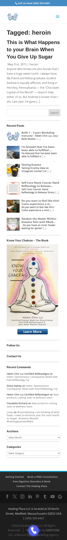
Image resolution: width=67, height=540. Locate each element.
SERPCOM (52, 530)
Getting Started (14, 476)
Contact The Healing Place (31, 486)
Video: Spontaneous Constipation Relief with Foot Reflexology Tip (32, 378)
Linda (10, 412)
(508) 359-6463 (34, 518)
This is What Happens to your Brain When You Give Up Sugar (33, 49)
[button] (57, 19)
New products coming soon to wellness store (33, 396)
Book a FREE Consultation (42, 476)
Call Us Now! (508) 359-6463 (34, 3)
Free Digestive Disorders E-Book (31, 481)
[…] (39, 138)
